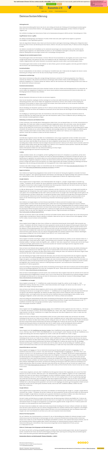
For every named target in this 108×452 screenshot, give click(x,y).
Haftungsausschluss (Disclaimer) (26, 449)
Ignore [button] (59, 4)
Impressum (48, 28)
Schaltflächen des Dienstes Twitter (41, 309)
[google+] (83, 443)
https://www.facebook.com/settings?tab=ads (30, 277)
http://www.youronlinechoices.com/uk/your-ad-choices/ (40, 167)
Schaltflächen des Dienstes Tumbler (42, 330)
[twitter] (81, 443)
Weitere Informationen (91, 448)
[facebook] (79, 443)
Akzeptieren (100, 448)
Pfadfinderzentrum (61, 11)
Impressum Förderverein (60, 28)
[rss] (85, 443)
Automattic (76, 350)
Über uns (44, 11)
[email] (87, 443)
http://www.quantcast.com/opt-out (37, 365)
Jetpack (33, 350)
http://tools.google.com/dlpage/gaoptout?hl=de (31, 212)
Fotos (51, 11)
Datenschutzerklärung (38, 449)
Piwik (33, 223)
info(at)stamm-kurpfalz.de (27, 445)
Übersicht (21, 448)
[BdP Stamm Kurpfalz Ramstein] (54, 8)
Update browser (51, 4)
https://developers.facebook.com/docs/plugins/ (31, 245)
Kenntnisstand (50, 253)
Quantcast (68, 351)
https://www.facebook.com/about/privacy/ (36, 270)
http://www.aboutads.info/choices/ (75, 166)
